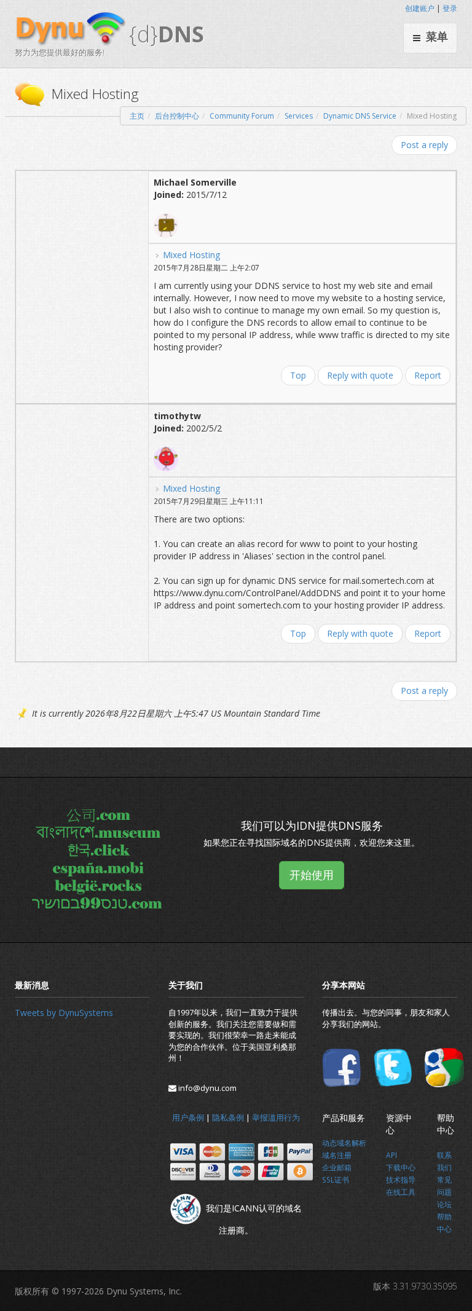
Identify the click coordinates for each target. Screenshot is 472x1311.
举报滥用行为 (276, 1117)
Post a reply (424, 145)
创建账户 (420, 8)
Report (427, 375)
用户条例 (188, 1117)
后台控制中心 (177, 116)
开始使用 (311, 874)
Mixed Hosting (191, 255)
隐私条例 (228, 1117)
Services (299, 116)
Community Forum (242, 116)
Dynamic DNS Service (359, 116)
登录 (449, 8)
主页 (137, 116)
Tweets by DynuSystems (64, 1012)
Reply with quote (360, 375)
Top (298, 375)
